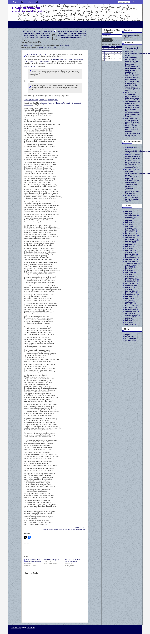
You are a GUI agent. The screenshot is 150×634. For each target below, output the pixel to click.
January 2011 (129, 293)
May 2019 (128, 224)
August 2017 (129, 243)
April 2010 (129, 302)
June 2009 (128, 321)
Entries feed (129, 337)
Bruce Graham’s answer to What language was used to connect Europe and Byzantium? (53, 60)
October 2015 (130, 284)
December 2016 (130, 258)
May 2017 (128, 248)
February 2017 (130, 254)
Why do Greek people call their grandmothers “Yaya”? (132, 198)
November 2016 (130, 260)
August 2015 (129, 287)
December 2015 (130, 280)
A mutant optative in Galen (132, 90)
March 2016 (129, 274)
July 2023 (128, 213)
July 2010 (128, 296)
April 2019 (129, 226)
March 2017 (129, 252)
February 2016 (130, 276)
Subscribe (107, 40)
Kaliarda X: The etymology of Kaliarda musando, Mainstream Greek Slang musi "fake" (132, 96)
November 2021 (130, 215)
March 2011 (129, 289)
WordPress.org (130, 340)
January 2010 (129, 308)
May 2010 (128, 300)
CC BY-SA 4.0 (15, 628)
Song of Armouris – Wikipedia (36, 54)
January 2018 (129, 234)
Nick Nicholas (28, 45)
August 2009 (129, 317)
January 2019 (129, 232)
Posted (80, 527)
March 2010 (129, 304)
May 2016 (128, 271)
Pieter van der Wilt (30, 66)
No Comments (64, 45)
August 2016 (129, 265)
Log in (127, 335)
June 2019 (128, 223)
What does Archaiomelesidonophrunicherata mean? (137, 53)
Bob (126, 195)
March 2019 (129, 228)
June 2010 (128, 298)
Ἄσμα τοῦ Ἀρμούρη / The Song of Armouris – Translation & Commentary (52, 104)
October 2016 (130, 261)
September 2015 (131, 285)
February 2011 (130, 291)
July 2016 (128, 267)
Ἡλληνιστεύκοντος (26, 8)
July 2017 (128, 245)
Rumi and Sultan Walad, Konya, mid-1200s (73, 561)
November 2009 (130, 311)
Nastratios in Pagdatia (51, 560)
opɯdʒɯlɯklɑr (130, 36)
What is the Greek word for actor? (131, 49)
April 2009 (129, 324)
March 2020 (129, 217)
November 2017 (130, 237)
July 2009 (128, 319)
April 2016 (129, 272)
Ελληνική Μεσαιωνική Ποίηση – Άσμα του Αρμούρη (41, 100)
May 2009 (128, 322)
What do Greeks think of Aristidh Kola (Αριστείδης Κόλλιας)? (131, 128)
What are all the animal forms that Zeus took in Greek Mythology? (132, 121)
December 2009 (130, 309)
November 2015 (130, 282)
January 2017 (129, 256)
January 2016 (129, 278)
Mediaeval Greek (50, 47)
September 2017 (131, 241)
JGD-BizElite (31, 628)
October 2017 (130, 239)
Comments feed (131, 338)
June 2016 (128, 269)
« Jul (103, 62)
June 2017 (128, 247)
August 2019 (129, 219)
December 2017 (130, 235)
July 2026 (128, 211)
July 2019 (128, 221)
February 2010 (130, 306)
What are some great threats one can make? (132, 135)
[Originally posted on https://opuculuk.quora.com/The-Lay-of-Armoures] (64, 529)
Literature (40, 47)
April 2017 (129, 250)
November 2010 (130, 295)
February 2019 (130, 230)
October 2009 (130, 313)
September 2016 (131, 263)
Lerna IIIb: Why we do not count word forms (33, 561)
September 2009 (131, 315)
